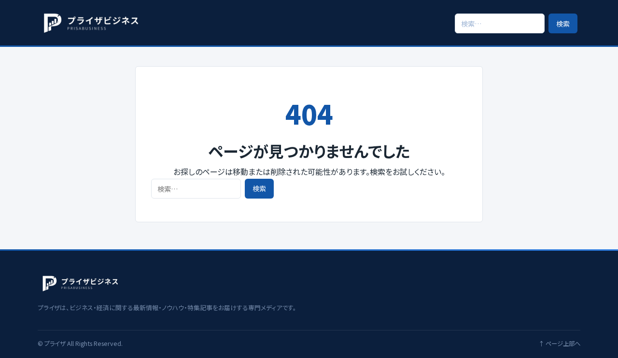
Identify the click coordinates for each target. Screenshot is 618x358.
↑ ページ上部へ (559, 343)
